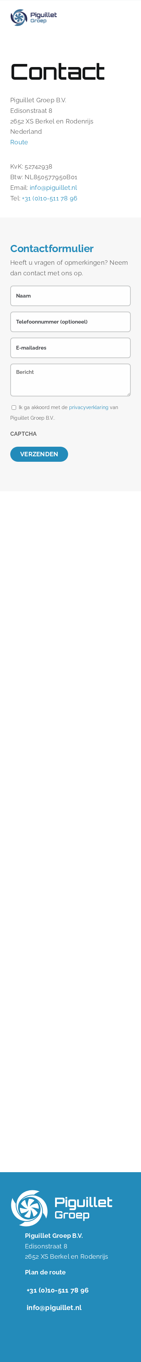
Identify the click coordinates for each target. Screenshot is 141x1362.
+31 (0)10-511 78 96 (49, 198)
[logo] (33, 11)
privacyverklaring (89, 407)
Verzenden (39, 454)
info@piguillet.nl (53, 187)
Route (19, 142)
